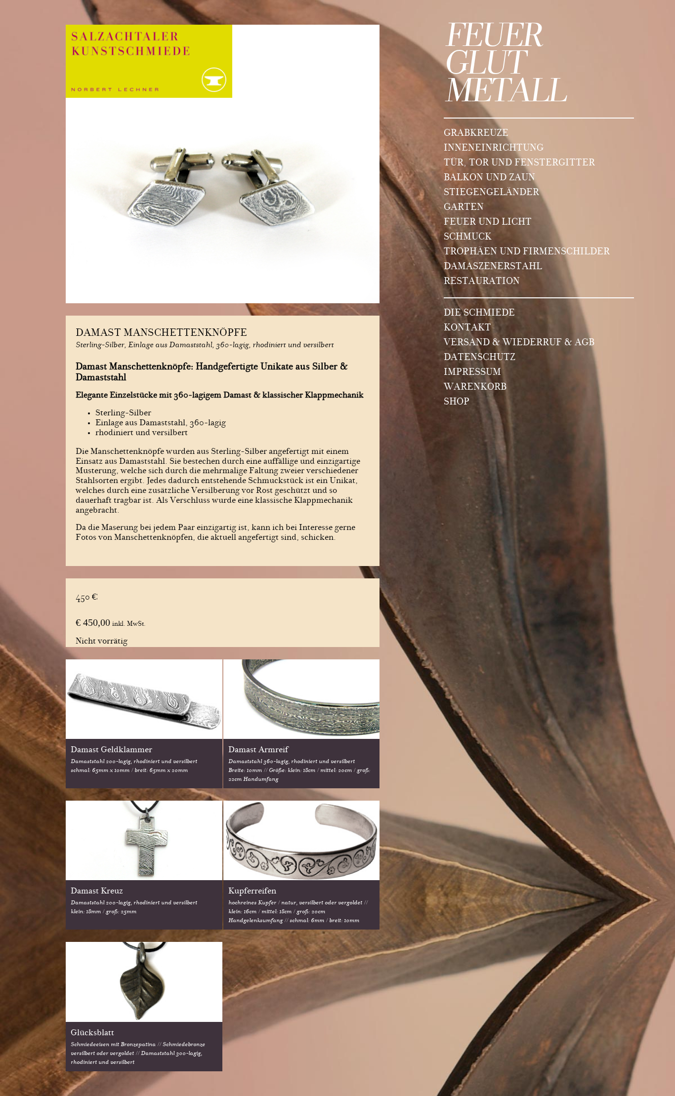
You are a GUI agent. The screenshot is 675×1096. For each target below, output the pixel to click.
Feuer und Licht (488, 223)
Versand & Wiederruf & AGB (519, 343)
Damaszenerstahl (493, 267)
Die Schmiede (479, 314)
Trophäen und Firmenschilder (527, 252)
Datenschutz (479, 358)
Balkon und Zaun (489, 178)
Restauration (482, 282)
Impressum (472, 373)
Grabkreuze (476, 134)
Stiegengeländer (491, 193)
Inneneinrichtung (494, 149)
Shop (456, 402)
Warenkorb (475, 388)
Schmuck (468, 238)
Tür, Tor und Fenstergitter (519, 163)
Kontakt (467, 328)
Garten (464, 208)
